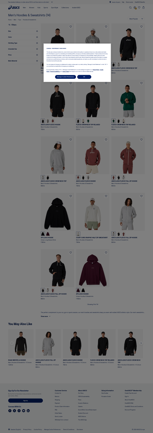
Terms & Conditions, (55, 71)
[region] (77, 62)
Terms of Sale (65, 71)
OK (84, 76)
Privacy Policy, (96, 69)
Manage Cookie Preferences (65, 76)
